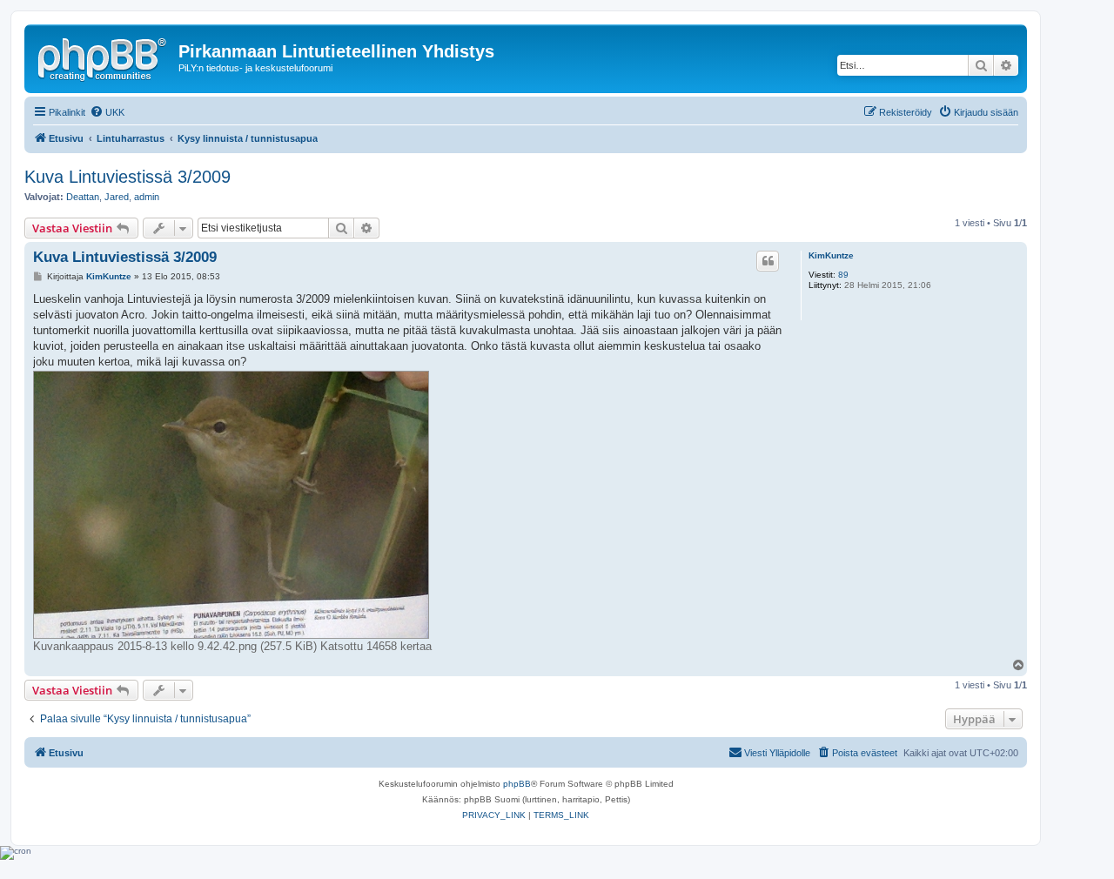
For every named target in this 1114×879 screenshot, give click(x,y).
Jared (116, 196)
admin (146, 196)
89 (843, 274)
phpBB (517, 783)
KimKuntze (831, 255)
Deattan (82, 196)
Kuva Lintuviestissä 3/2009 (127, 176)
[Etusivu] (103, 56)
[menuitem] (107, 112)
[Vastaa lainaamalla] (767, 261)
